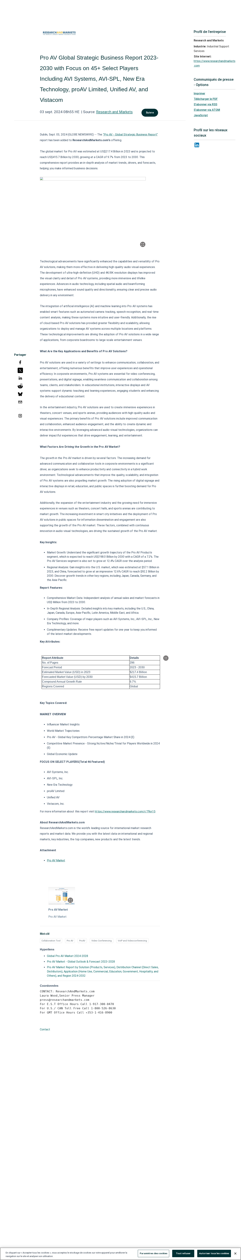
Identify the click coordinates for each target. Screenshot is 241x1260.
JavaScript (201, 115)
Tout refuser (183, 1253)
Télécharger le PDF (206, 99)
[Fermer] (235, 1253)
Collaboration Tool (51, 940)
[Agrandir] (142, 244)
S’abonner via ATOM (207, 110)
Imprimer (199, 93)
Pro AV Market (56, 860)
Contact (45, 1029)
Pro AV (70, 940)
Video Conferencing (101, 940)
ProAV (82, 940)
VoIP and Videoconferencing (132, 940)
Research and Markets (114, 112)
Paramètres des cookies (153, 1253)
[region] (120, 1253)
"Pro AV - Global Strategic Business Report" (130, 134)
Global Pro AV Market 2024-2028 (67, 956)
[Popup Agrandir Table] (165, 658)
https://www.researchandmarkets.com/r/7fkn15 (125, 811)
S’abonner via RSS (205, 104)
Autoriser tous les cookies (214, 1253)
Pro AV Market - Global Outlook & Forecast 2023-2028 (81, 961)
